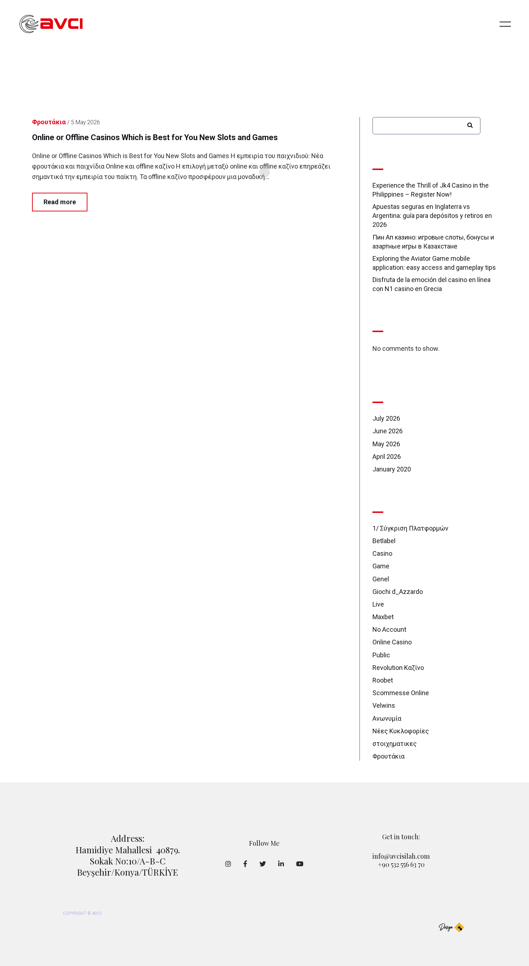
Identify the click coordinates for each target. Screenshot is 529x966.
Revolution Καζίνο (398, 667)
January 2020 (391, 469)
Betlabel (383, 541)
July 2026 (386, 418)
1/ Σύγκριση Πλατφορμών (410, 528)
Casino (382, 553)
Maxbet (383, 617)
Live (378, 604)
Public (381, 655)
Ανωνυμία (386, 718)
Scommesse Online (400, 693)
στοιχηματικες (394, 743)
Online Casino (392, 642)
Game (380, 566)
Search (470, 125)
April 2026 (386, 456)
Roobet (382, 680)
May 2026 (386, 444)
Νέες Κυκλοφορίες (400, 731)
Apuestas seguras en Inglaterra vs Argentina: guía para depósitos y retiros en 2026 (432, 215)
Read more (60, 202)
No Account (389, 629)
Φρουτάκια (388, 756)
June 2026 (387, 431)
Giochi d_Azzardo (397, 591)
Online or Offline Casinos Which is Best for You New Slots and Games (155, 137)
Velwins (383, 705)
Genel (380, 579)
